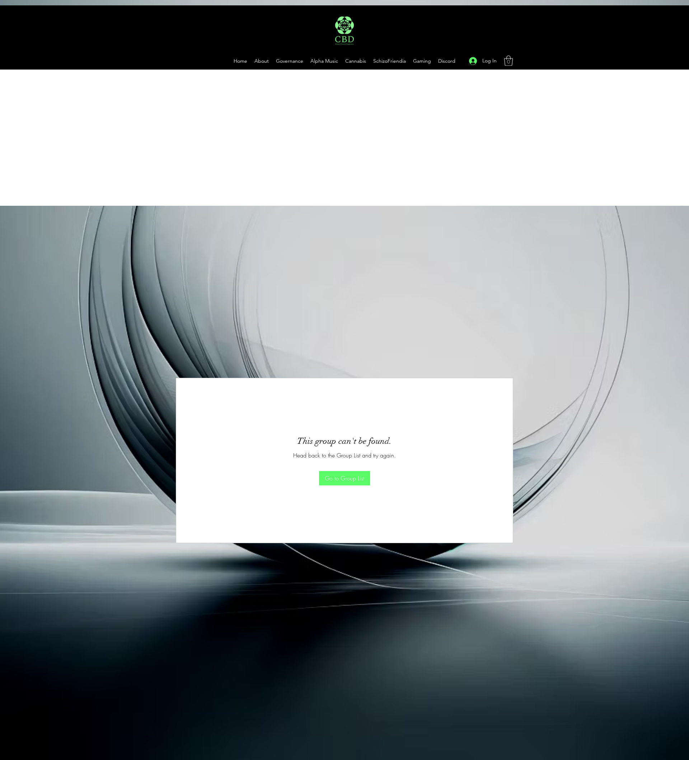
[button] (422, 61)
